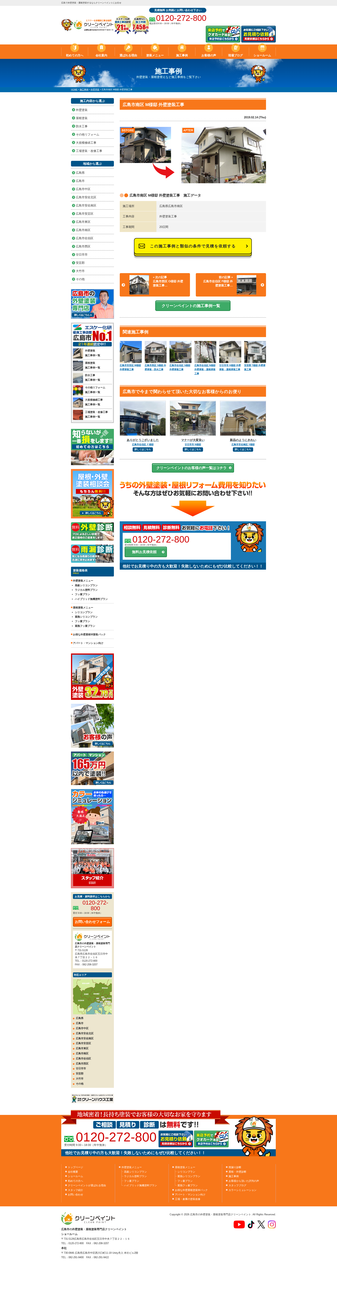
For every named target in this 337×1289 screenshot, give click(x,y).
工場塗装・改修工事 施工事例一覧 (96, 414)
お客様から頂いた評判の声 (244, 1180)
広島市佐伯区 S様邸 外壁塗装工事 (179, 367)
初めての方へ (74, 55)
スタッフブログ (237, 1185)
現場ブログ (235, 55)
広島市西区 (83, 246)
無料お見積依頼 (144, 552)
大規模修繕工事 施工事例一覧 (94, 402)
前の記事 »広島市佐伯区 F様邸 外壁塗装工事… (218, 281)
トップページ (75, 1167)
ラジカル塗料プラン (86, 589)
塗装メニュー (155, 55)
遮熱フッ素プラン (85, 625)
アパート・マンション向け (88, 643)
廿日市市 (82, 254)
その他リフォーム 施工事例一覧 (95, 389)
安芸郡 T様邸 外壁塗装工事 (254, 367)
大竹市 (80, 271)
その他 (80, 279)
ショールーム (262, 55)
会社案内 (101, 55)
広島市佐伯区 (84, 238)
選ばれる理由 (128, 55)
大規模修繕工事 (86, 142)
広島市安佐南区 (86, 205)
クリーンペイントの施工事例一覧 (191, 306)
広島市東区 (83, 221)
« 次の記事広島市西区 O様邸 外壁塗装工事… (168, 281)
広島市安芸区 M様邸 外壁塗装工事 (130, 367)
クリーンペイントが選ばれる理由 (87, 1185)
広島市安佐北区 (86, 197)
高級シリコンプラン (86, 585)
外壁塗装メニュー (131, 1167)
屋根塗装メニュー (185, 1167)
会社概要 (73, 1171)
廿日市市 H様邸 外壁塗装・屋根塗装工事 (230, 367)
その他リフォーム (87, 134)
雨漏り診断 (235, 1167)
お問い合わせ (75, 1194)
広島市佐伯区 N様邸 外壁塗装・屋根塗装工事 (205, 369)
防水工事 (82, 126)
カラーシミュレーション (242, 1190)
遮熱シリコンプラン (86, 616)
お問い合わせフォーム (92, 922)
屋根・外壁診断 (237, 1171)
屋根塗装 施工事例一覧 (92, 365)
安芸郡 (80, 262)
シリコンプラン (84, 612)
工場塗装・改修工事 (89, 150)
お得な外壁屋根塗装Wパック (191, 1190)
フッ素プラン (82, 594)
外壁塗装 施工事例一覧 (92, 353)
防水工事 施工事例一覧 (92, 377)
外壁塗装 (82, 110)
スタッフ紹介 (75, 1190)
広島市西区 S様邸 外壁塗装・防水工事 (155, 367)
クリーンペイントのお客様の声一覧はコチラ (191, 468)
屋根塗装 (82, 118)
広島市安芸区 (84, 213)
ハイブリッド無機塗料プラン (91, 599)
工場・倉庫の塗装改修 (187, 1199)
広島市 (80, 180)
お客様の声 (208, 55)
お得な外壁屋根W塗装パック (89, 634)
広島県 (80, 172)
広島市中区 (83, 189)
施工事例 (182, 55)
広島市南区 (83, 230)
